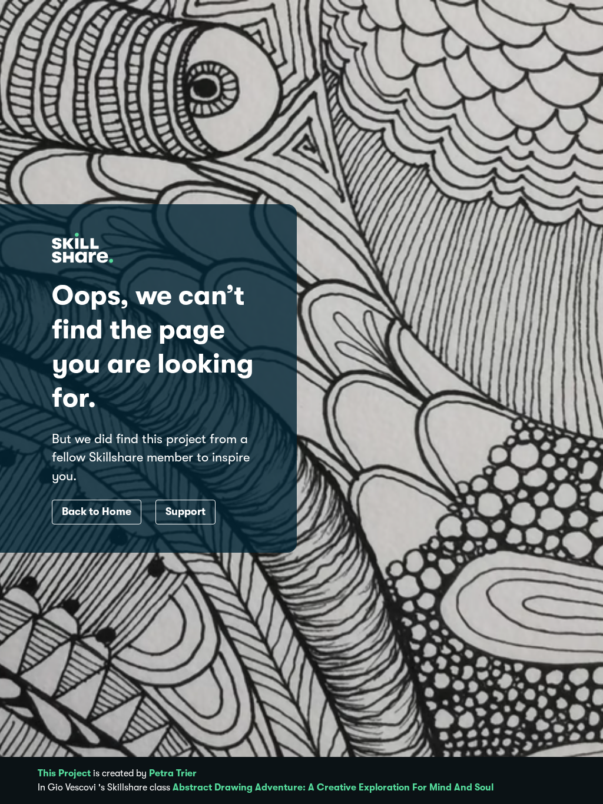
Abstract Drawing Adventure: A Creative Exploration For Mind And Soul (333, 787)
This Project (64, 773)
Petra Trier (173, 773)
